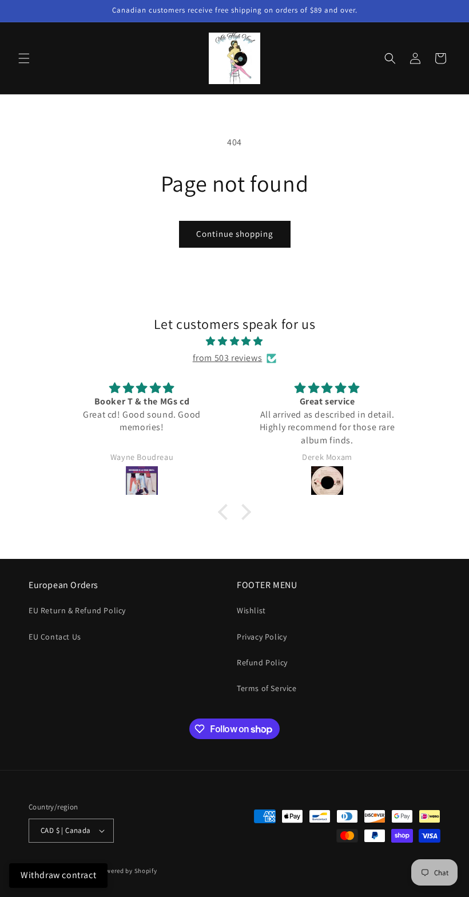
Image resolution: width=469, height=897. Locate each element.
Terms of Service (267, 688)
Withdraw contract (58, 875)
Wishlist (251, 610)
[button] (24, 58)
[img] (234, 341)
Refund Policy (262, 662)
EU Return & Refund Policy (77, 610)
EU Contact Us (55, 637)
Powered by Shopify (127, 871)
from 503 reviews (228, 358)
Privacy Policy (262, 637)
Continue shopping (234, 233)
